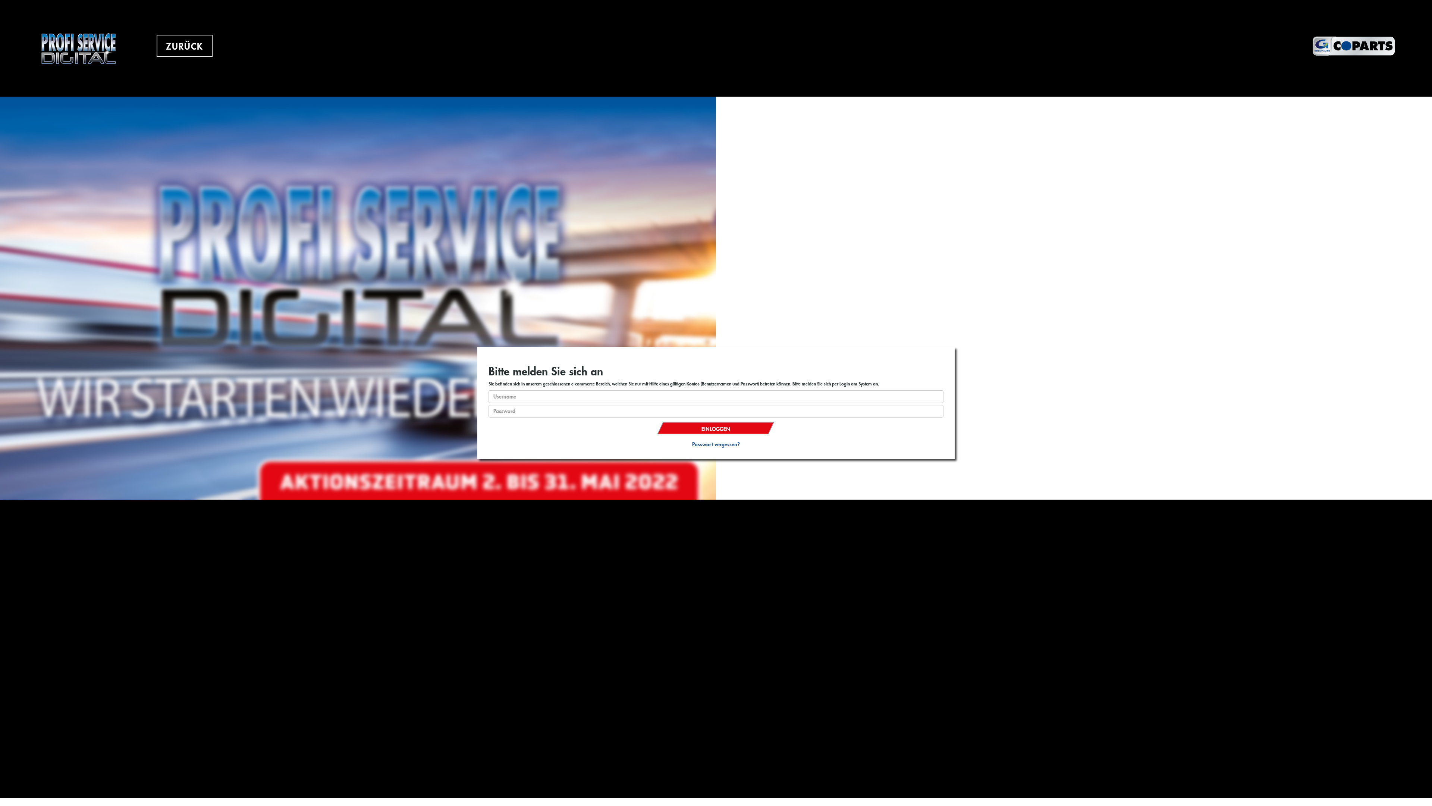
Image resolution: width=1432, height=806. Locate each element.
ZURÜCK (184, 46)
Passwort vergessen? (716, 444)
